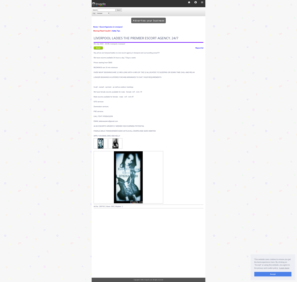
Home (95, 27)
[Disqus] (148, 245)
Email (98, 48)
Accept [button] (273, 274)
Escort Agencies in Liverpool (111, 27)
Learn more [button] (284, 268)
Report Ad (199, 48)
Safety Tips (116, 31)
